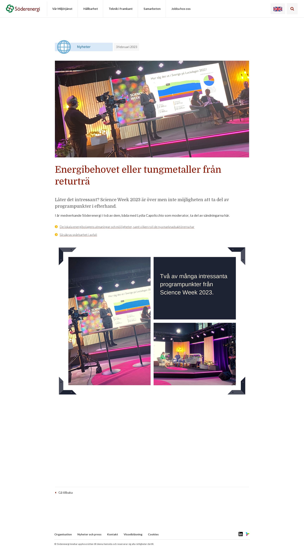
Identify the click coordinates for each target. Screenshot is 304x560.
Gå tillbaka (65, 492)
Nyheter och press (89, 534)
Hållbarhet (90, 9)
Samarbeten (152, 9)
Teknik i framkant (121, 9)
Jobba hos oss (181, 9)
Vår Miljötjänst (62, 9)
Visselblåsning (133, 534)
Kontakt (112, 534)
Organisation (63, 534)
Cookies (153, 534)
